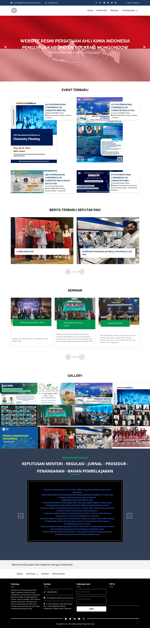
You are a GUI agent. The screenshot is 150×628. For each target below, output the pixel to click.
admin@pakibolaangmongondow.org (26, 3)
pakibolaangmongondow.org (82, 624)
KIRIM (91, 609)
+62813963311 (53, 3)
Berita (20, 574)
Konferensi (102, 10)
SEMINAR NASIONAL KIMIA (73, 324)
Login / (129, 3)
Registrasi (135, 3)
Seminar (45, 574)
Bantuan (114, 10)
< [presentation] (5, 46)
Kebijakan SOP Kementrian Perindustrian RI (77, 497)
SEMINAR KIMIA (115, 323)
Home (90, 10)
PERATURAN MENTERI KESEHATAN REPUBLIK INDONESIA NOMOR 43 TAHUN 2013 (77, 495)
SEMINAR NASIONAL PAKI (32, 322)
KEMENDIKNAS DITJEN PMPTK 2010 (77, 500)
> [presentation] (144, 46)
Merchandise (58, 574)
